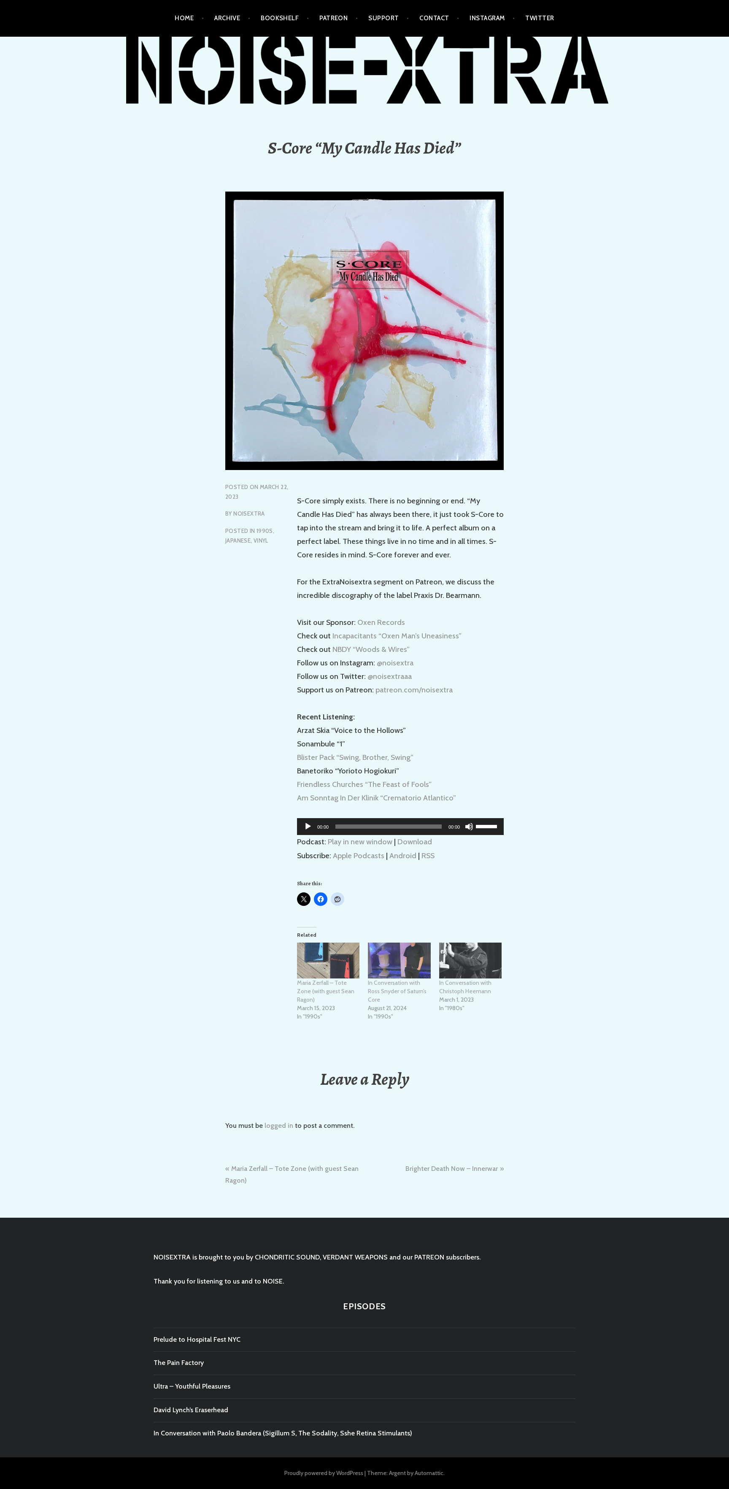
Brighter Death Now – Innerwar (451, 1169)
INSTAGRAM (487, 18)
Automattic (429, 1473)
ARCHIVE (227, 18)
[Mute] (469, 826)
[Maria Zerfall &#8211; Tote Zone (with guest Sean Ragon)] (328, 960)
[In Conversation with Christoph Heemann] (470, 960)
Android (402, 855)
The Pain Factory (179, 1363)
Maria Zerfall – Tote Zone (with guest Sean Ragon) (325, 991)
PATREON (333, 18)
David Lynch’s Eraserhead (191, 1410)
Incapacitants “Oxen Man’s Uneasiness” (397, 635)
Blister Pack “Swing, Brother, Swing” (355, 757)
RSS (428, 855)
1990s (264, 530)
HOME (184, 18)
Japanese (238, 540)
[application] (400, 826)
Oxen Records (381, 622)
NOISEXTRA (249, 513)
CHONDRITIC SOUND (287, 1257)
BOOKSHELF (280, 18)
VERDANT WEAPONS (355, 1257)
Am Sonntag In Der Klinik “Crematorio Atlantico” (376, 798)
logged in (279, 1125)
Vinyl (261, 540)
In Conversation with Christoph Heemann (465, 987)
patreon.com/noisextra (414, 690)
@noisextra (395, 662)
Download (414, 841)
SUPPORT (383, 18)
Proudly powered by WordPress (323, 1473)
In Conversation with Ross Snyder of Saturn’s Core (397, 991)
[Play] (308, 826)
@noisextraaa (389, 676)
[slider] (488, 825)
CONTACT (434, 18)
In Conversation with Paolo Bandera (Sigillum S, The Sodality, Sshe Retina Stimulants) (283, 1433)
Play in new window (360, 841)
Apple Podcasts (358, 855)
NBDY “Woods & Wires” (371, 649)
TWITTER (539, 18)
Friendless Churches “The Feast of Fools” (364, 784)
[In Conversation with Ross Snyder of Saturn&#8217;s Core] (399, 960)
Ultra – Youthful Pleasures (192, 1386)
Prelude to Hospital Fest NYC (197, 1339)
